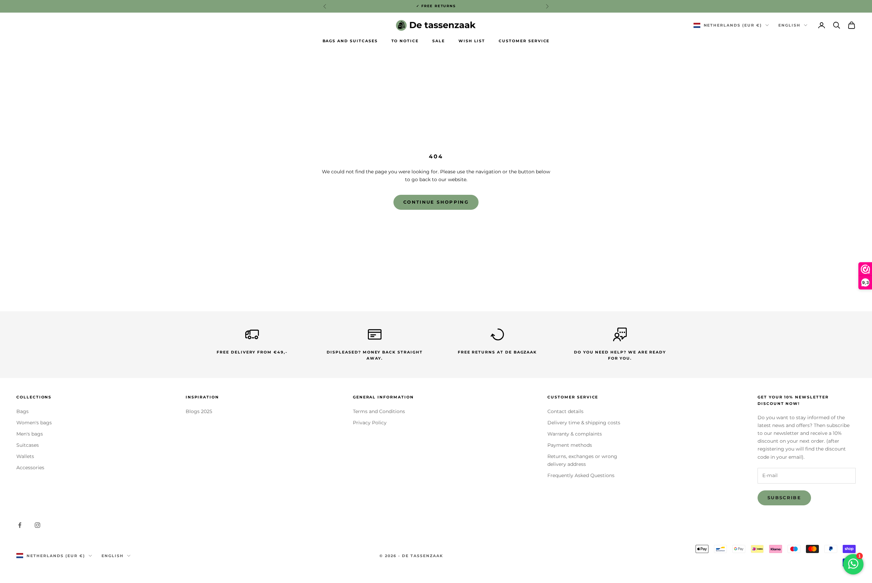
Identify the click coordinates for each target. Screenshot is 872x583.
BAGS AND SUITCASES (350, 41)
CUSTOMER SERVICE (524, 41)
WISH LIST (471, 41)
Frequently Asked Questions (580, 475)
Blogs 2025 (199, 411)
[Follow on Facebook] (19, 525)
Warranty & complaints (574, 434)
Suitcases (27, 445)
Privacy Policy (370, 423)
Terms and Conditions (379, 411)
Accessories (30, 467)
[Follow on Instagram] (37, 525)
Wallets (25, 456)
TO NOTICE (405, 41)
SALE (438, 41)
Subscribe (784, 497)
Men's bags (29, 434)
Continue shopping (436, 202)
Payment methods (569, 445)
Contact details (565, 411)
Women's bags (34, 423)
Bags (22, 411)
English (789, 25)
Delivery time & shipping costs (583, 423)
